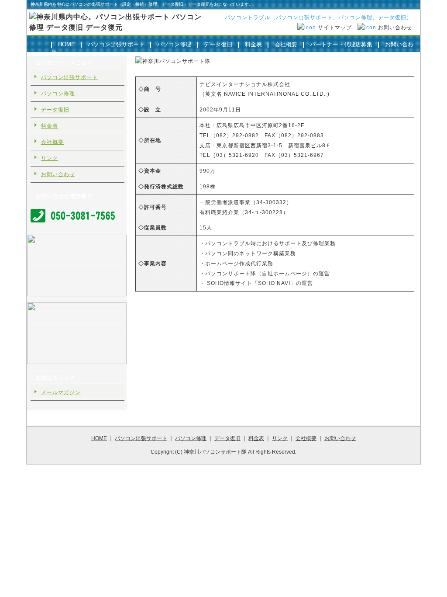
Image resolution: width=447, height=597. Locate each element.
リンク (49, 158)
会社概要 (286, 44)
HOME (66, 44)
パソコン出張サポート (116, 44)
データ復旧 (218, 44)
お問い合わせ (395, 27)
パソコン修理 (174, 44)
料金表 (253, 44)
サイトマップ (335, 27)
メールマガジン (61, 392)
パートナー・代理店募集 (341, 44)
